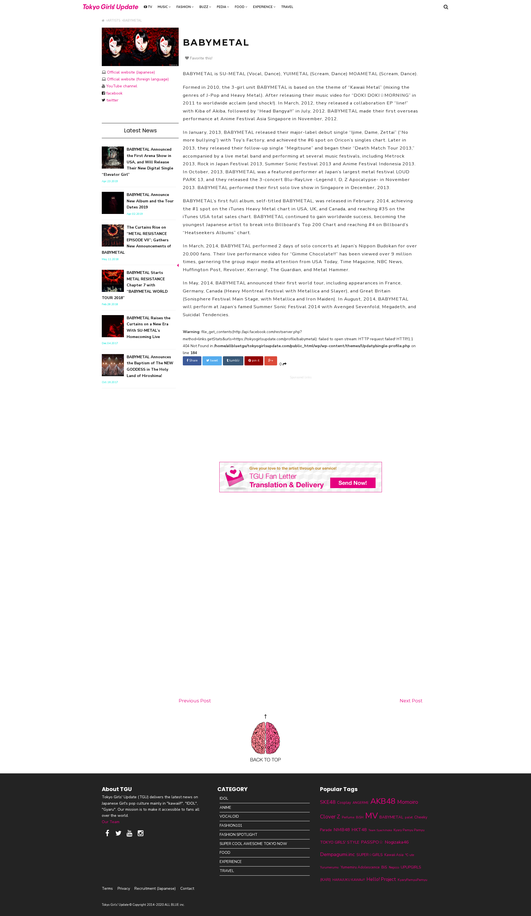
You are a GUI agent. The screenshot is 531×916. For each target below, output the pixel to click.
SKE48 (327, 802)
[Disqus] (301, 596)
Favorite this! (200, 58)
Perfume (348, 817)
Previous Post (195, 700)
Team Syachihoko (380, 830)
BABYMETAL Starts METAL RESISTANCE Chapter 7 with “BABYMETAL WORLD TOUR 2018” (135, 285)
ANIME (225, 807)
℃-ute (409, 855)
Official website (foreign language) (138, 79)
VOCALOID (229, 816)
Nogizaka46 (397, 842)
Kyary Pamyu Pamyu (409, 830)
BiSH (359, 817)
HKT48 (359, 829)
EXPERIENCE (263, 7)
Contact (187, 888)
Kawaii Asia (394, 854)
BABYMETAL (132, 21)
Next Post (411, 700)
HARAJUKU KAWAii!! (348, 880)
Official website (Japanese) (131, 72)
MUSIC (163, 7)
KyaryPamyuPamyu (412, 879)
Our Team (110, 822)
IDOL (224, 798)
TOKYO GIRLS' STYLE (339, 842)
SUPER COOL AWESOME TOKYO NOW (253, 843)
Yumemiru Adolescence (360, 867)
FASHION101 (231, 825)
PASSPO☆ (372, 842)
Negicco (394, 867)
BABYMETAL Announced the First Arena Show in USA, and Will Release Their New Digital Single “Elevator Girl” (137, 162)
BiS (384, 867)
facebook (114, 93)
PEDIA (222, 7)
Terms (107, 888)
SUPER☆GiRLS (369, 854)
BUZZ (204, 7)
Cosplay (344, 802)
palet (409, 817)
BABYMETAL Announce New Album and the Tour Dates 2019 (150, 201)
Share (192, 360)
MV (371, 815)
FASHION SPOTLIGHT (238, 834)
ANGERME (361, 802)
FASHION (184, 7)
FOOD (240, 7)
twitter (112, 100)
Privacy (124, 888)
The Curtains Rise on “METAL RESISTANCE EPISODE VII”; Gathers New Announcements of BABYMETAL (136, 240)
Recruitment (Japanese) (155, 888)
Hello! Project (381, 879)
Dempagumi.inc (337, 854)
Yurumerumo (329, 867)
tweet (213, 360)
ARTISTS (114, 21)
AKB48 (382, 801)
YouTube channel (121, 86)
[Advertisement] (300, 417)
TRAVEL (287, 7)
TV (149, 7)
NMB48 (342, 829)
